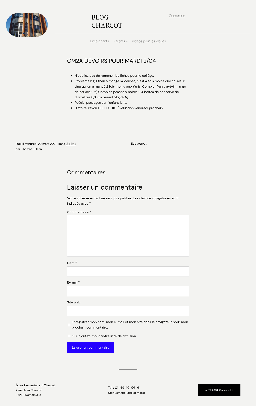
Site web (73, 302)
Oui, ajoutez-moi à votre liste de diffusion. (104, 336)
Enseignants (99, 41)
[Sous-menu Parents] (127, 41)
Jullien (71, 144)
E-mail (73, 282)
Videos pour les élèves (149, 41)
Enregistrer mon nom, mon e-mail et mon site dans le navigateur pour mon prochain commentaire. (130, 325)
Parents (119, 41)
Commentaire (79, 212)
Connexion (177, 16)
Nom (72, 262)
